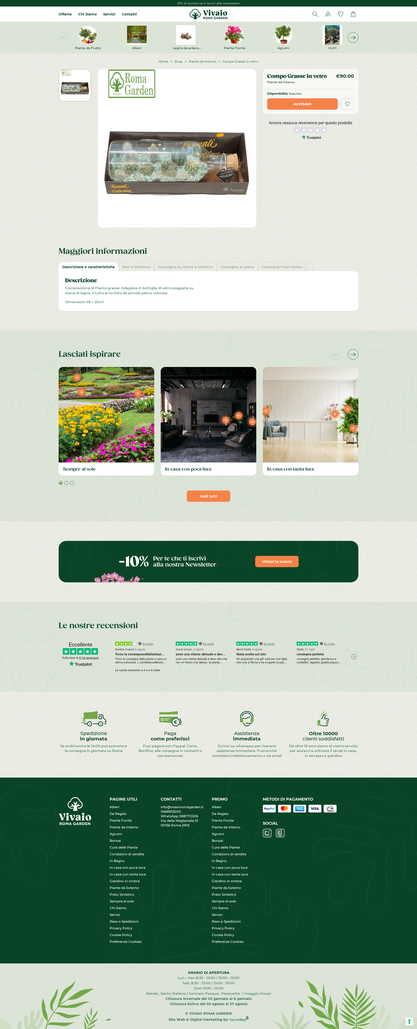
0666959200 (172, 811)
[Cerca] (315, 14)
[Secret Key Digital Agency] (239, 1019)
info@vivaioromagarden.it (182, 807)
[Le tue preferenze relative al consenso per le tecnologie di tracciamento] (409, 1021)
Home (163, 61)
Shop (178, 61)
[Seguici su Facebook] (280, 833)
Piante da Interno (202, 61)
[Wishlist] (340, 14)
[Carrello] (353, 14)
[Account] (328, 14)
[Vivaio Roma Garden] (208, 14)
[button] (353, 37)
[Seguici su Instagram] (267, 833)
